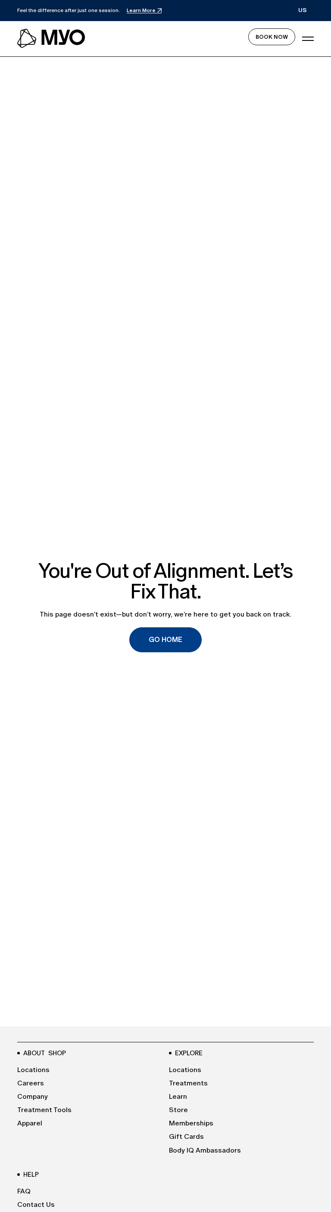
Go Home (165, 639)
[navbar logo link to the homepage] (51, 38)
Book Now (272, 37)
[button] (302, 10)
